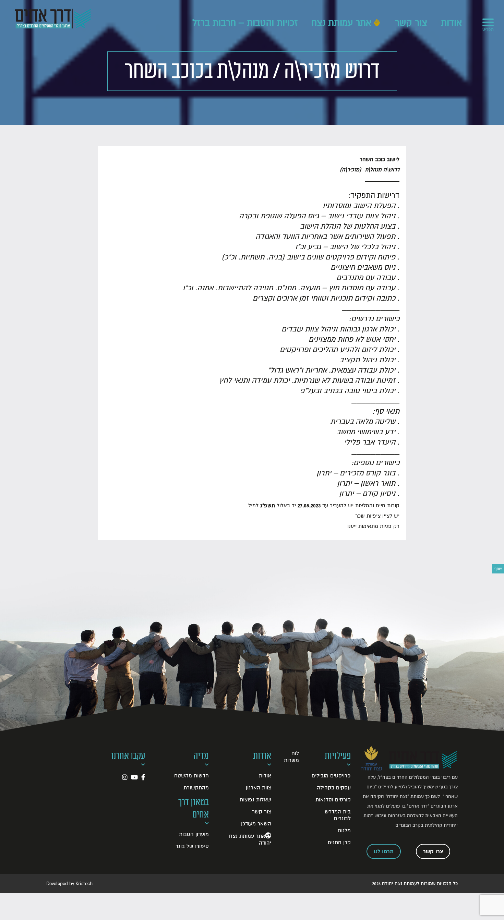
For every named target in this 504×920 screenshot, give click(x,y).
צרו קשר (433, 851)
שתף (498, 568)
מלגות (344, 830)
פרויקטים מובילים (331, 775)
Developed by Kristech (69, 883)
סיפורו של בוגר (192, 846)
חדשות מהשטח (191, 775)
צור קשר (411, 22)
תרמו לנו (384, 851)
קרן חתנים (339, 842)
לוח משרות (291, 757)
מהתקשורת (196, 787)
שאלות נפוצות (255, 799)
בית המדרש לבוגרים (338, 815)
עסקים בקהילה (334, 787)
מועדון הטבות (194, 834)
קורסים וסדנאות (333, 799)
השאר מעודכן (256, 823)
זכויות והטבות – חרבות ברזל (245, 22)
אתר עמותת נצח (341, 22)
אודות (451, 22)
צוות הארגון (258, 787)
